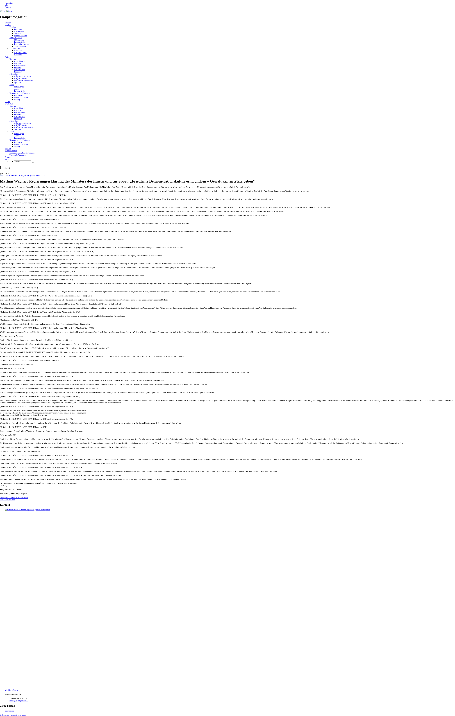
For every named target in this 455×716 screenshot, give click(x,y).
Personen (17, 68)
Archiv (16, 89)
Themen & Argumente (17, 155)
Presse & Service (15, 38)
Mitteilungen (19, 40)
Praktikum (18, 72)
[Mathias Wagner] (22, 175)
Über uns (12, 59)
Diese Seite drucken (7, 500)
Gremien (17, 63)
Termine (8, 157)
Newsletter (18, 55)
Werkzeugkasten (11, 151)
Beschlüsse (18, 95)
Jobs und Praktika (20, 46)
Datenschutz (4, 715)
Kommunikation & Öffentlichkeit (21, 153)
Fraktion (12, 27)
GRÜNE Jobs (19, 70)
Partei (7, 57)
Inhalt (7, 5)
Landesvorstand (20, 65)
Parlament (18, 29)
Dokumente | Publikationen (19, 93)
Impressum (22, 715)
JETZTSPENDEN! (9, 103)
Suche (7, 159)
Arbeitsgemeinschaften (22, 76)
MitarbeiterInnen (20, 36)
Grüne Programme (21, 97)
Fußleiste (8, 7)
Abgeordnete (19, 31)
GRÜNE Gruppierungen (23, 80)
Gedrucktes (18, 51)
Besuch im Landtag (21, 44)
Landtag (8, 25)
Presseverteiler (19, 42)
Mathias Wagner (11, 690)
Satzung (17, 100)
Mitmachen (13, 74)
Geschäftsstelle (19, 61)
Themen (8, 23)
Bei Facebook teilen (7, 498)
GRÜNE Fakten (20, 53)
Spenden (17, 82)
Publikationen (14, 48)
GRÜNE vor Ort (20, 78)
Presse (11, 85)
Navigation (9, 3)
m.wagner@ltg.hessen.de (18, 701)
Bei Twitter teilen (21, 498)
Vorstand (17, 33)
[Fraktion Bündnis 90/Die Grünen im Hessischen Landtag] (6, 11)
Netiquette (13, 715)
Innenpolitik (9, 711)
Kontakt (8, 149)
